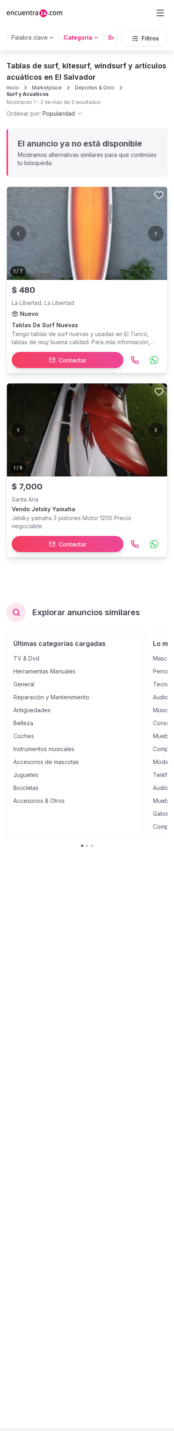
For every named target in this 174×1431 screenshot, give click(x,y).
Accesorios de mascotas (46, 761)
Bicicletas (25, 787)
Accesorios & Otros (39, 800)
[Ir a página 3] (92, 846)
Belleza (23, 723)
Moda (160, 761)
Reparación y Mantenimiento (51, 697)
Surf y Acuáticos (27, 94)
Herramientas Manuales (44, 671)
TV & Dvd (26, 658)
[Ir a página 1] (82, 846)
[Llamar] (135, 360)
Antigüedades (32, 710)
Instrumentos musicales (43, 748)
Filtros (150, 38)
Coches (23, 735)
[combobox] (44, 114)
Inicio (12, 88)
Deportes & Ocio (95, 88)
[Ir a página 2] (87, 846)
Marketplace (47, 88)
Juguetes (25, 774)
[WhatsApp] (154, 360)
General (23, 684)
